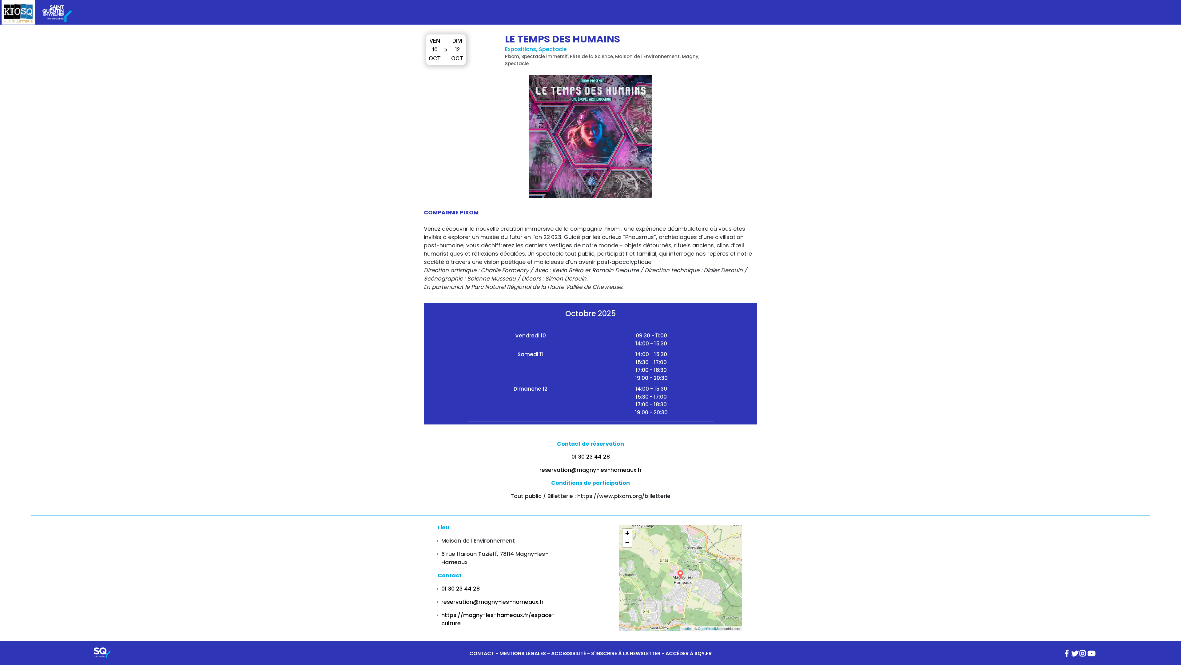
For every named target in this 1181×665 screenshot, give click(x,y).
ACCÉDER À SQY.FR (689, 653)
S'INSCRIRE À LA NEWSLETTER (625, 653)
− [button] (627, 542)
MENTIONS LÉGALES (522, 653)
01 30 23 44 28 (590, 456)
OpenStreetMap (710, 628)
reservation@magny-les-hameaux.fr (590, 470)
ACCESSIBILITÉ (568, 653)
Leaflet (687, 628)
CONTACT (481, 653)
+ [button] (627, 533)
